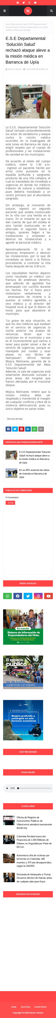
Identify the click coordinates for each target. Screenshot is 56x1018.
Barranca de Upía (19, 24)
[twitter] (24, 2)
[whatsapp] (7, 596)
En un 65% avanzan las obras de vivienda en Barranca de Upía (34, 473)
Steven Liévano (15, 69)
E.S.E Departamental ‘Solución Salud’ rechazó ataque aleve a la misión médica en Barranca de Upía (34, 457)
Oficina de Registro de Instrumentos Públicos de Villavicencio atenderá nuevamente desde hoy (34, 822)
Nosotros (25, 1007)
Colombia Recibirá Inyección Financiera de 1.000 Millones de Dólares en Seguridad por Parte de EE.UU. (34, 841)
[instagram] (29, 2)
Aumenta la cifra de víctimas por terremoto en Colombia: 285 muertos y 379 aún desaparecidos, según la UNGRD (34, 860)
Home (13, 1007)
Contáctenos (40, 1007)
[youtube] (35, 2)
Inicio (8, 24)
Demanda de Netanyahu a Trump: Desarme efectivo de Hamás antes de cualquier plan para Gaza (34, 878)
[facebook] (18, 2)
